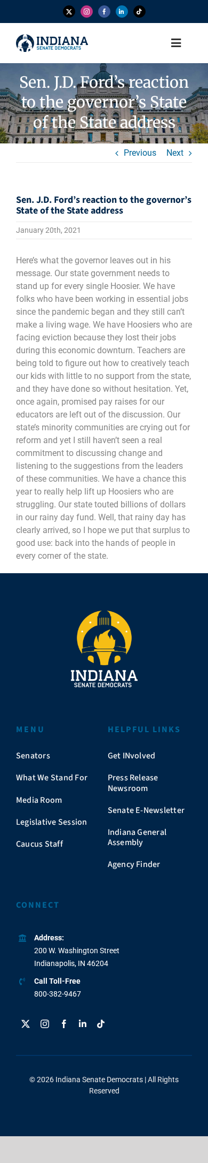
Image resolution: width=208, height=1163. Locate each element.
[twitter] (69, 11)
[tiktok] (139, 11)
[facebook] (104, 11)
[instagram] (87, 11)
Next (174, 153)
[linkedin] (122, 11)
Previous (140, 153)
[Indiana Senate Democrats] (52, 38)
